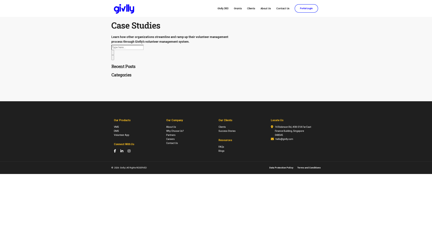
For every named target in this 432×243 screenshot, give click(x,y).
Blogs (221, 151)
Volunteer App (121, 135)
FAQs (221, 146)
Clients (251, 8)
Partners (171, 135)
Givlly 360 (223, 8)
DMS (116, 131)
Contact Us (282, 8)
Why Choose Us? (175, 131)
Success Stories (227, 131)
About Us (266, 8)
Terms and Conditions (309, 167)
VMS (116, 127)
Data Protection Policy (281, 167)
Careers (170, 139)
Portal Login (306, 8)
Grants (238, 8)
